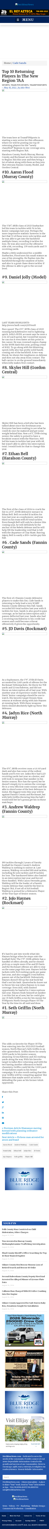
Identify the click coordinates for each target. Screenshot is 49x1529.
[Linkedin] (3, 1112)
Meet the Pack (15, 1516)
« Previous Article (11, 1128)
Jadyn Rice (27, 1151)
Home (7, 63)
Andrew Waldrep (21, 1145)
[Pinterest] (3, 1117)
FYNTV (42, 1521)
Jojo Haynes (7, 1157)
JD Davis (37, 1151)
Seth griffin (18, 1157)
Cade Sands (33, 1145)
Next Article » (9, 1137)
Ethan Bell (17, 1151)
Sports (6, 85)
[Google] (3, 1107)
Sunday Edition (30, 1521)
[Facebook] (2, 1097)
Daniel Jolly (7, 1151)
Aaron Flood (7, 1145)
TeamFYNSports (38, 85)
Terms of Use (40, 1516)
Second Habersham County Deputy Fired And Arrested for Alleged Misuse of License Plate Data (23, 1279)
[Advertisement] (24, 42)
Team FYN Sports (20, 85)
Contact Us (28, 1516)
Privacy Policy (7, 1521)
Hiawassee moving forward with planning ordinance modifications (21, 1131)
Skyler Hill (29, 1157)
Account (18, 1521)
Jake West (25, 87)
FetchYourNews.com (11, 1482)
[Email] (3, 1123)
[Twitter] (3, 1102)
